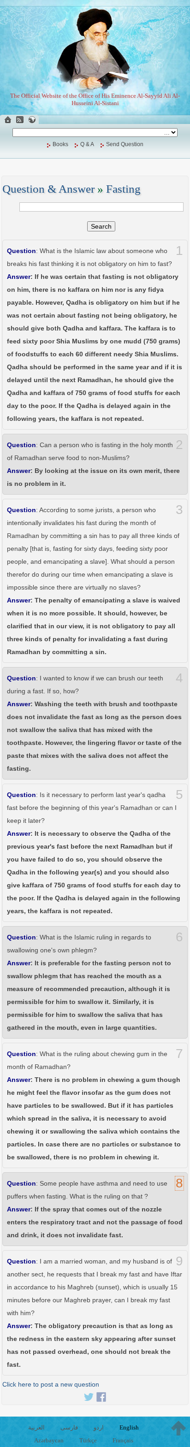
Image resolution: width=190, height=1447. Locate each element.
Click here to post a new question (50, 1384)
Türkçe (88, 1440)
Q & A (87, 144)
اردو (99, 1427)
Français (123, 1440)
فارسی (69, 1427)
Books (60, 144)
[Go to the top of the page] (178, 1428)
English (129, 1427)
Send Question (124, 144)
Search (101, 226)
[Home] (8, 119)
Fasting (123, 189)
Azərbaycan (49, 1440)
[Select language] (32, 119)
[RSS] (20, 119)
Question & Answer (48, 189)
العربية (36, 1427)
